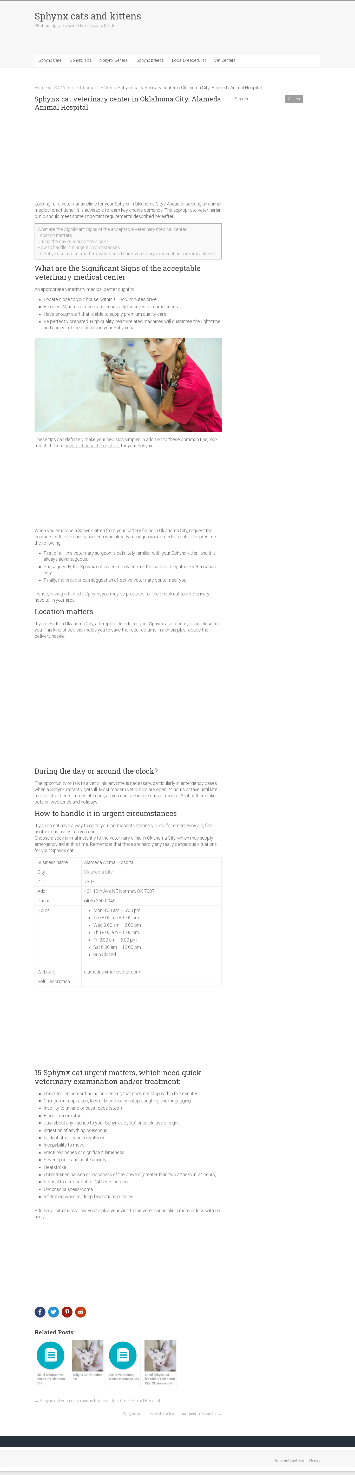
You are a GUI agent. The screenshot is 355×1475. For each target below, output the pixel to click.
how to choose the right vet (92, 445)
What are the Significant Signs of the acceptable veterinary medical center (112, 229)
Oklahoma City (98, 872)
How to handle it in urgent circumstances (78, 247)
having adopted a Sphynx (75, 593)
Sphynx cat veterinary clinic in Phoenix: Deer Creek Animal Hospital (97, 1400)
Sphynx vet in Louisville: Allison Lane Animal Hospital (172, 1413)
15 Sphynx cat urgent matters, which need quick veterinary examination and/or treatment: (126, 253)
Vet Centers (224, 60)
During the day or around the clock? (72, 241)
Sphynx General (114, 60)
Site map (314, 1460)
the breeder (70, 580)
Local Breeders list (189, 60)
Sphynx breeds (150, 60)
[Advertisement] (128, 156)
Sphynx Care (50, 60)
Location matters (54, 235)
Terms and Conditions (289, 1460)
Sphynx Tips (81, 60)
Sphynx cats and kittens (88, 16)
